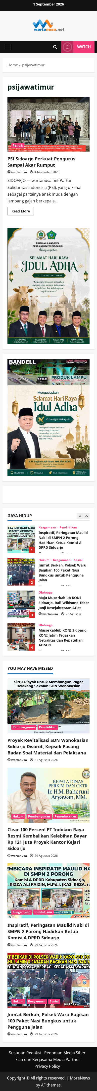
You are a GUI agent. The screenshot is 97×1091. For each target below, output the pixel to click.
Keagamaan (62, 535)
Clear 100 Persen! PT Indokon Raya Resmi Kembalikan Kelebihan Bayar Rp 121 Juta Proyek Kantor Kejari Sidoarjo (47, 839)
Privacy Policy (47, 1066)
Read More (22, 211)
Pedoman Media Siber (65, 1052)
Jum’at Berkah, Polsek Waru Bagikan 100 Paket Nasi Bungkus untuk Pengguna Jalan (21, 547)
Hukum (44, 535)
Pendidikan (47, 727)
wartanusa (19, 172)
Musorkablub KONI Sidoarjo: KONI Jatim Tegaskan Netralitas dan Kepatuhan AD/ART (21, 612)
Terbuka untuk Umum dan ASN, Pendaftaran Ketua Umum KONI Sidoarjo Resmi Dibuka (21, 644)
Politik (18, 145)
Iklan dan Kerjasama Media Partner (47, 1059)
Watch (84, 47)
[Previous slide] (80, 516)
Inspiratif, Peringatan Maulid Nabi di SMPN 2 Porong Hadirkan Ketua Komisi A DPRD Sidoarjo (48, 931)
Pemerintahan (65, 816)
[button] (7, 47)
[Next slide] (86, 516)
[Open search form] (55, 47)
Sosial (78, 535)
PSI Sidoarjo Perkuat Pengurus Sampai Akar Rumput (48, 124)
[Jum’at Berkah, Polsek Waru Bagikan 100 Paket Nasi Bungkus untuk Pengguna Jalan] (48, 980)
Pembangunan (24, 727)
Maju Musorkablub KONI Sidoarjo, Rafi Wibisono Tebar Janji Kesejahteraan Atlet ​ (21, 579)
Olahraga (45, 567)
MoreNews (80, 1078)
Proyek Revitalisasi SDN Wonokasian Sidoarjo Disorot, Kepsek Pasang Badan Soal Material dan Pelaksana (48, 746)
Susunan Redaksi (25, 1052)
